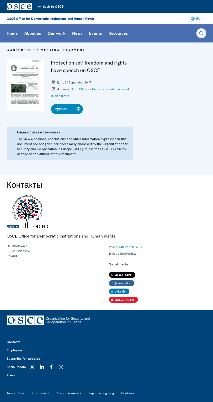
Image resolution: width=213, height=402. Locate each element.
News (77, 33)
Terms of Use (15, 393)
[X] (32, 366)
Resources (118, 33)
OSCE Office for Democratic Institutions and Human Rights (51, 18)
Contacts (13, 342)
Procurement (40, 393)
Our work (57, 33)
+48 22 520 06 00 (130, 247)
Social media (16, 367)
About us (32, 33)
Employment (16, 350)
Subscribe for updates (23, 358)
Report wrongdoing (101, 393)
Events (95, 33)
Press (11, 375)
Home (12, 33)
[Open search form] (201, 33)
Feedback (127, 393)
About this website (69, 393)
